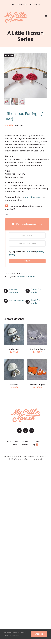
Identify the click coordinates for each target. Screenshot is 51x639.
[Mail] (31, 430)
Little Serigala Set (37, 349)
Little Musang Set (37, 384)
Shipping (26, 442)
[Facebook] (19, 430)
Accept (39, 634)
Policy (14, 445)
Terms (37, 442)
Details (15, 336)
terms (29, 251)
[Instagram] (25, 430)
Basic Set (13, 384)
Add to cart (37, 333)
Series (33, 276)
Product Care (12, 442)
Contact (24, 445)
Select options (14, 333)
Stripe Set (14, 349)
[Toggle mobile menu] (46, 15)
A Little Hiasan (22, 276)
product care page (33, 197)
